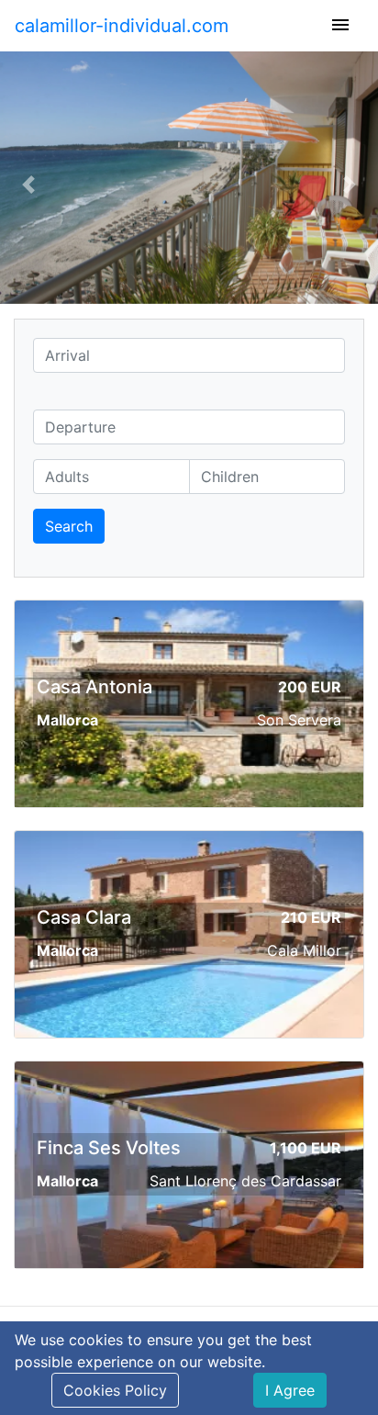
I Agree (290, 1390)
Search (69, 526)
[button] (28, 185)
